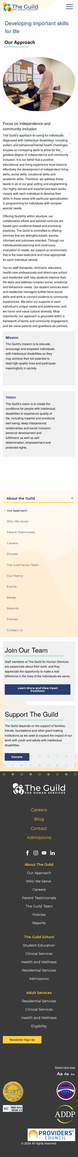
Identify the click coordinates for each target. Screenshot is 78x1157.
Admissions (39, 837)
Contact (39, 828)
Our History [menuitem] (15, 576)
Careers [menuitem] (12, 543)
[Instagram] (35, 852)
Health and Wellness (39, 962)
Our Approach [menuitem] (17, 510)
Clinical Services (39, 954)
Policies (39, 915)
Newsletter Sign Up (22, 1040)
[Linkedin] (51, 852)
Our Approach (39, 873)
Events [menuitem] (11, 586)
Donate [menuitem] (12, 554)
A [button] (73, 1074)
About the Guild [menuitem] (20, 498)
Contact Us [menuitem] (15, 630)
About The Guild (39, 865)
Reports (39, 923)
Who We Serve (39, 881)
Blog (39, 819)
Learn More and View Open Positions (38, 689)
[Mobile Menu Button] (70, 6)
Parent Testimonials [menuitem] (21, 532)
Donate (17, 757)
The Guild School (39, 937)
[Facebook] (26, 852)
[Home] (20, 6)
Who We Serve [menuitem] (17, 521)
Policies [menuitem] (12, 619)
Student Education (39, 945)
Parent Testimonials (39, 898)
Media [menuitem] (11, 597)
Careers (39, 809)
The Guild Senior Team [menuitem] (23, 565)
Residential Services (39, 970)
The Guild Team (39, 906)
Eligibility (39, 1026)
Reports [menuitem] (12, 608)
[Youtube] (43, 852)
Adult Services (39, 993)
